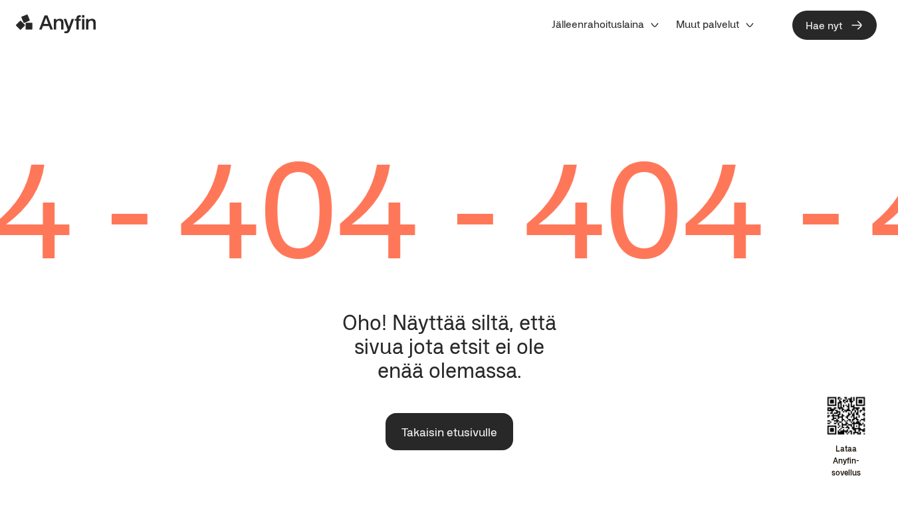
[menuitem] (606, 24)
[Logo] (56, 24)
